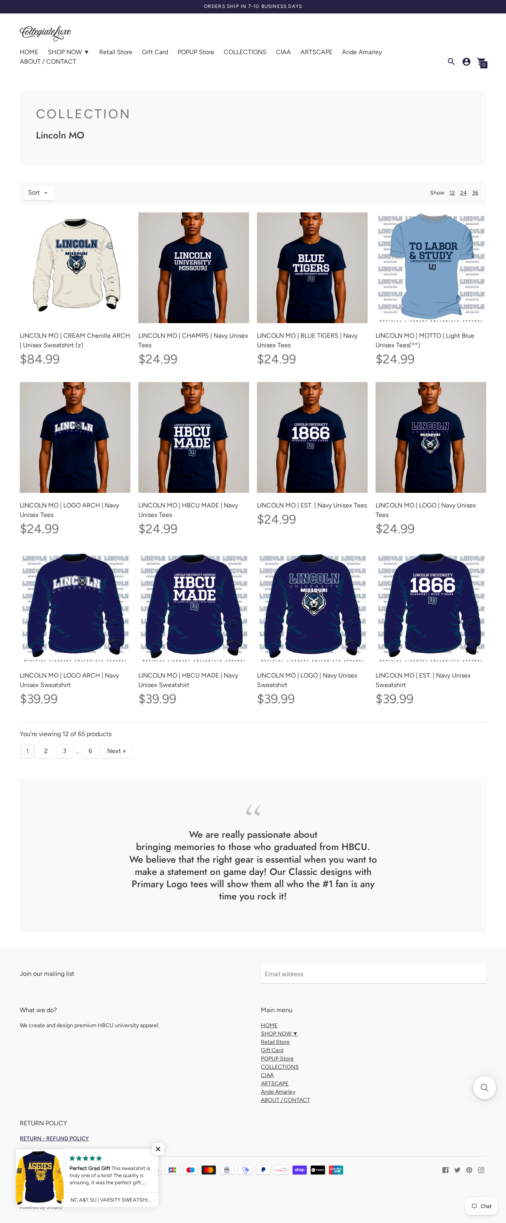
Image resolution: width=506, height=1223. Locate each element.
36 (475, 192)
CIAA (283, 52)
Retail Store (115, 52)
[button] (158, 1149)
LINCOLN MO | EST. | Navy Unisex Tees (312, 505)
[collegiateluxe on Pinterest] (469, 1169)
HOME (29, 52)
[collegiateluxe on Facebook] (445, 1169)
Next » (116, 751)
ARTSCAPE (316, 52)
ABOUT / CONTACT (48, 61)
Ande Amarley (362, 52)
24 (463, 192)
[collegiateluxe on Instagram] (481, 1169)
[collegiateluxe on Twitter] (457, 1169)
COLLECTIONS (245, 52)
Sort (34, 192)
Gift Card (155, 52)
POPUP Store (195, 52)
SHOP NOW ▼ (69, 52)
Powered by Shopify (41, 1207)
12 (452, 192)
